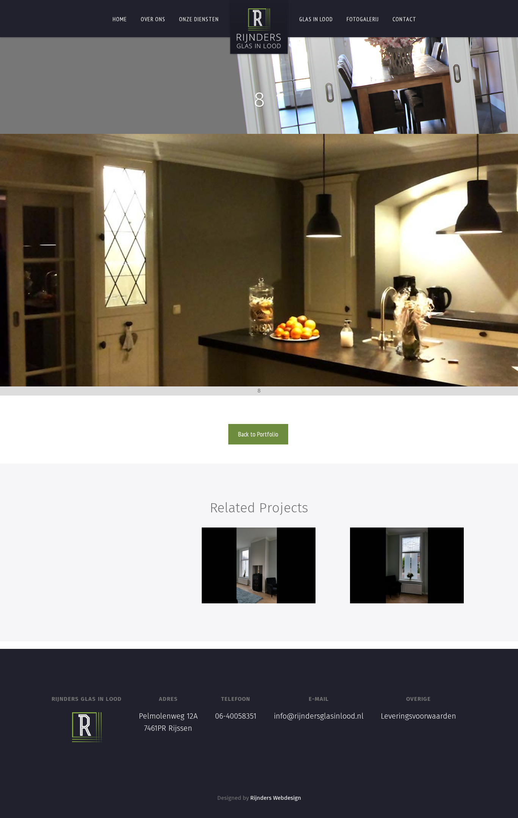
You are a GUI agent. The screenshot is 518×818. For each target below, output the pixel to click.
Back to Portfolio (258, 434)
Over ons (153, 19)
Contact (404, 19)
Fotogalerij (363, 19)
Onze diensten (199, 19)
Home (120, 19)
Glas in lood (316, 19)
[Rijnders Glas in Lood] (259, 28)
